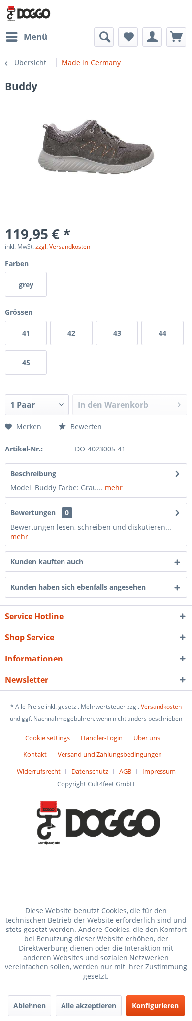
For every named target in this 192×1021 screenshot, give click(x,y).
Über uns (146, 737)
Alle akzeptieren (88, 1005)
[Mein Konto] (152, 37)
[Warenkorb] (176, 37)
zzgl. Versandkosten (62, 246)
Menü (35, 36)
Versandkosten (161, 706)
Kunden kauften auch (46, 561)
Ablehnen (29, 1005)
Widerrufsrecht (39, 771)
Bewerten (85, 426)
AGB (125, 771)
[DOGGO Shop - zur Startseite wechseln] (28, 13)
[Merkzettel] (128, 37)
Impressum (159, 771)
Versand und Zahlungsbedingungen (110, 754)
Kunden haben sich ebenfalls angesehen (78, 587)
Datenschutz (89, 771)
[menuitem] (26, 37)
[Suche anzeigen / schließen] (104, 37)
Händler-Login (102, 737)
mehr (113, 487)
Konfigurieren (155, 1005)
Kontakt (35, 754)
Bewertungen (33, 512)
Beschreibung (33, 473)
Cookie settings (47, 737)
